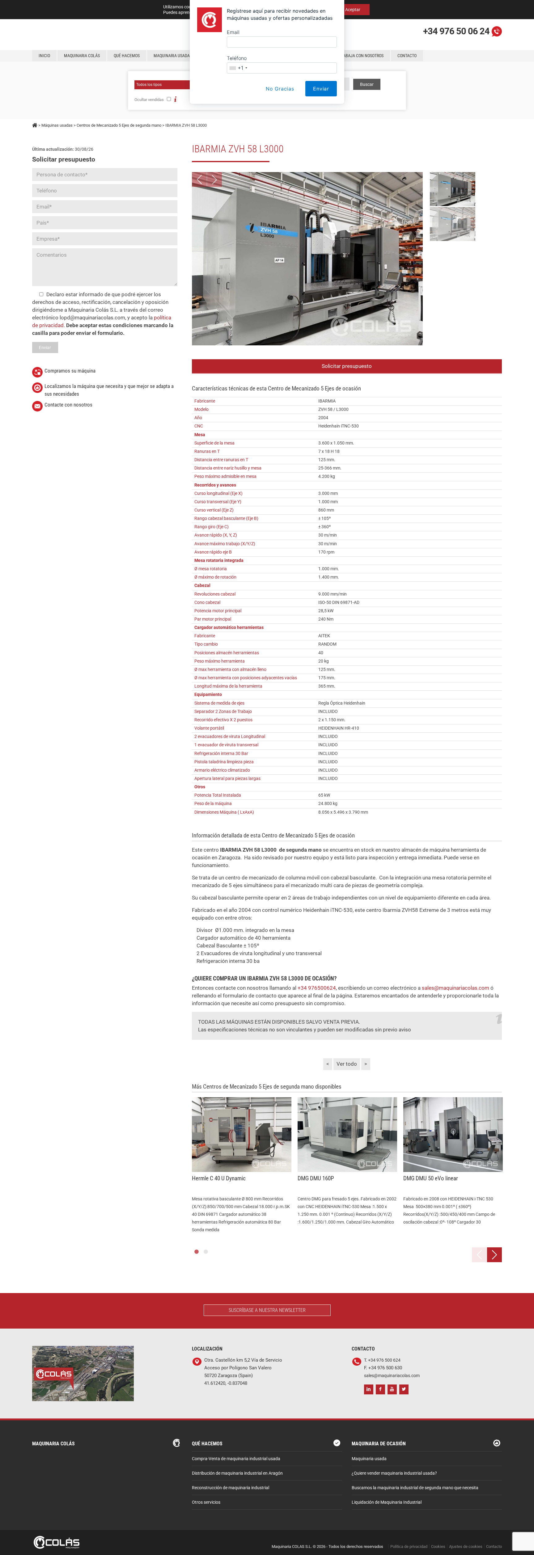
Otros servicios (206, 1502)
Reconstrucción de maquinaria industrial (230, 1487)
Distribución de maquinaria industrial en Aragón (237, 1473)
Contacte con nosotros (68, 405)
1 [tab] (196, 1252)
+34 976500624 (317, 988)
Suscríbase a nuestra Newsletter (267, 1310)
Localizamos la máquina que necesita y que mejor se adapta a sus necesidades (109, 390)
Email (233, 32)
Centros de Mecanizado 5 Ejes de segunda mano (119, 125)
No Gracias (280, 89)
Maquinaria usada (369, 1458)
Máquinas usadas (57, 125)
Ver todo (347, 1064)
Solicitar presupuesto (347, 366)
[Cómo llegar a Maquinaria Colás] (83, 1349)
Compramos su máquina (69, 371)
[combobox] (238, 68)
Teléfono (237, 58)
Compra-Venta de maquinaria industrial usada (236, 1458)
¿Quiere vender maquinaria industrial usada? (394, 1473)
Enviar (321, 89)
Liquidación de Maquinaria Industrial (387, 1502)
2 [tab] (206, 1252)
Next (214, 179)
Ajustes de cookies (465, 1546)
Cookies (438, 1546)
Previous (199, 179)
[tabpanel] (241, 1165)
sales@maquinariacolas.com (455, 988)
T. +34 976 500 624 (382, 1360)
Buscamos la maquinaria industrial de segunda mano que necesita (415, 1487)
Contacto (494, 1546)
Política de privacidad (408, 1546)
